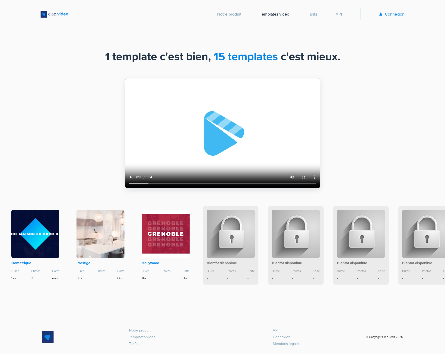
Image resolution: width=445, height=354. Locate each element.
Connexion (394, 14)
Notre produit (229, 14)
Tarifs (312, 14)
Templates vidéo (274, 14)
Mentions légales (286, 343)
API (339, 14)
